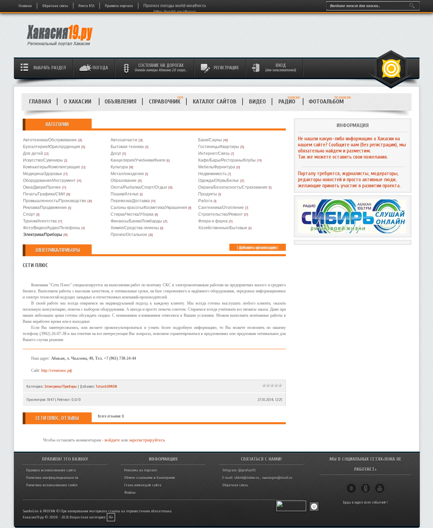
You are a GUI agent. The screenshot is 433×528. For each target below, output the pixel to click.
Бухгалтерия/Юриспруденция (51, 146)
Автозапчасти (124, 140)
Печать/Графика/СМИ (44, 194)
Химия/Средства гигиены (135, 227)
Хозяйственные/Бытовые (222, 227)
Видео (257, 101)
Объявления (120, 101)
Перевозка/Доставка (130, 200)
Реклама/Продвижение (45, 207)
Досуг (116, 153)
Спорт (29, 214)
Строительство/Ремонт (220, 214)
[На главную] (60, 47)
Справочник (164, 101)
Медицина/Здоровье (42, 173)
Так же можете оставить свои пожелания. (343, 157)
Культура (119, 167)
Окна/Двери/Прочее (42, 187)
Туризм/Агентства (40, 221)
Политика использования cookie (51, 485)
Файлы (130, 492)
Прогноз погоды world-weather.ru (174, 5)
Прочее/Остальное (129, 234)
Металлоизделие (127, 173)
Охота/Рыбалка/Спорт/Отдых (139, 187)
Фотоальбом (329, 101)
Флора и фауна (213, 221)
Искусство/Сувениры (43, 160)
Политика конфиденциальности (52, 477)
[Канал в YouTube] (379, 485)
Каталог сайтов (214, 101)
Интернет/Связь (214, 153)
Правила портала (119, 5)
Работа (205, 200)
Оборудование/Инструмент (49, 180)
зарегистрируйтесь (147, 439)
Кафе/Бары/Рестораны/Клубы (227, 160)
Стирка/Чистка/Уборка (132, 214)
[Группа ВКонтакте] (351, 485)
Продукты (207, 194)
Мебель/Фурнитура (216, 167)
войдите (112, 439)
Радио (289, 101)
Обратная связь (55, 5)
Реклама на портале (140, 470)
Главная (25, 5)
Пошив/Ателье (125, 194)
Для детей (33, 153)
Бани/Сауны (210, 140)
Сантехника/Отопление (221, 207)
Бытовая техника (127, 146)
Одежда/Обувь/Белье (218, 180)
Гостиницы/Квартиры (218, 146)
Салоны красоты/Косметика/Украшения (149, 207)
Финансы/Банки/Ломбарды (136, 221)
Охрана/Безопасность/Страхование (233, 187)
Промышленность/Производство (54, 200)
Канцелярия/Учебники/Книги (138, 160)
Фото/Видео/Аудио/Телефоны (51, 227)
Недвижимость (212, 173)
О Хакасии (78, 101)
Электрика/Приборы (42, 234)
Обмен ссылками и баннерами (149, 477)
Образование (124, 180)
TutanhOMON (106, 386)
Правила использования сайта (51, 470)
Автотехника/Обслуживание (50, 140)
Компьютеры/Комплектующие (51, 167)
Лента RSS (86, 5)
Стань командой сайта (142, 485)
